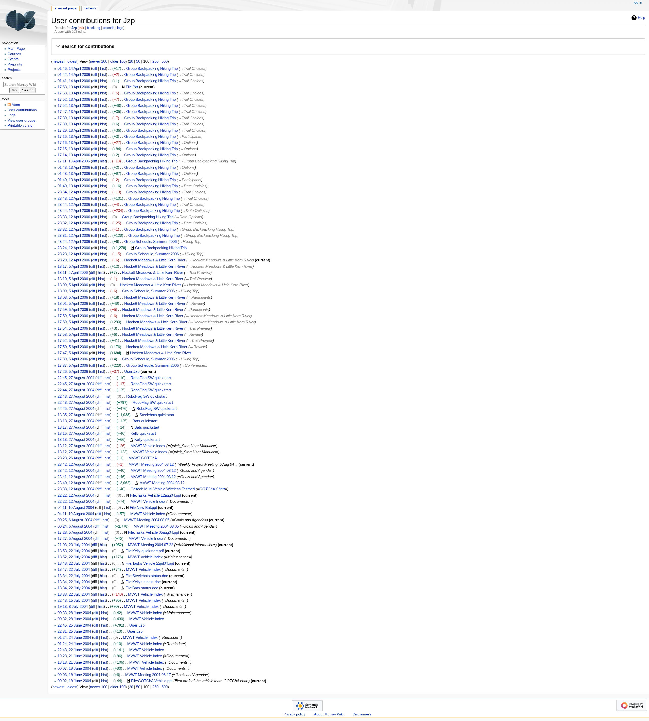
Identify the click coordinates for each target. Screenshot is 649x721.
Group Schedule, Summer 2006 (150, 241)
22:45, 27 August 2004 (76, 378)
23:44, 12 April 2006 (74, 204)
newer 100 (98, 61)
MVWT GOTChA (143, 458)
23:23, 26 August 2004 (76, 458)
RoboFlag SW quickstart (151, 378)
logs (120, 28)
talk (81, 28)
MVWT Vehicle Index (148, 446)
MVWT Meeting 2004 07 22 (150, 545)
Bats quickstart (145, 421)
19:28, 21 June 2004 (74, 656)
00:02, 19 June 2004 (74, 681)
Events (13, 59)
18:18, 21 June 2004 (74, 662)
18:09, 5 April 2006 (73, 285)
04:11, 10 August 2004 (76, 507)
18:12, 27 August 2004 (76, 446)
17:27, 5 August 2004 (75, 538)
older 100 (117, 61)
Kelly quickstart (143, 433)
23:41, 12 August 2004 (76, 477)
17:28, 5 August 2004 (75, 532)
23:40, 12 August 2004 (76, 483)
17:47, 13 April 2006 (74, 111)
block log (93, 28)
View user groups (21, 120)
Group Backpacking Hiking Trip (152, 68)
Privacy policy (294, 714)
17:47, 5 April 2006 (73, 353)
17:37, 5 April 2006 (73, 365)
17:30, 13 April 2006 (74, 118)
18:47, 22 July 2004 (74, 569)
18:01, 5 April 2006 (73, 303)
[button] (348, 46)
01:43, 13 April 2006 (74, 167)
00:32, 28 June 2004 (74, 619)
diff (94, 68)
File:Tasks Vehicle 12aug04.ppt (155, 495)
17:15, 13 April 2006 (74, 149)
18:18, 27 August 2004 (76, 421)
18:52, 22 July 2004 (74, 557)
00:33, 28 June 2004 (74, 613)
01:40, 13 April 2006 (74, 180)
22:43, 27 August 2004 (76, 396)
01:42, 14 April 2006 (74, 74)
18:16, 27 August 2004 (76, 433)
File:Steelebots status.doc (146, 576)
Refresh (90, 8)
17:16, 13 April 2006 (74, 136)
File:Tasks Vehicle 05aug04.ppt (153, 532)
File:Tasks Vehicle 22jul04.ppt (149, 563)
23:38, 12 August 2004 (76, 489)
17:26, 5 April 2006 (73, 371)
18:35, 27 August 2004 (76, 415)
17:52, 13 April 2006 (74, 99)
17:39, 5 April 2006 (73, 359)
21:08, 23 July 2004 (74, 545)
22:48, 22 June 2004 (74, 650)
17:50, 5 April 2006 (73, 347)
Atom (16, 105)
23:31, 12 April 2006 (74, 235)
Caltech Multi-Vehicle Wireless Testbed (163, 489)
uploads (108, 28)
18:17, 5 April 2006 (73, 266)
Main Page (16, 49)
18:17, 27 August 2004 (76, 427)
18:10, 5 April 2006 (73, 279)
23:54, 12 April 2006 (74, 192)
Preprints (15, 64)
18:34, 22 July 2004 (74, 576)
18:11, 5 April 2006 (73, 272)
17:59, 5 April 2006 (73, 309)
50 (138, 61)
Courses (14, 54)
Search (7, 78)
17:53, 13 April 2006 (74, 87)
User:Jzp (131, 371)
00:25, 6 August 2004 (75, 520)
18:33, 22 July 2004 (74, 594)
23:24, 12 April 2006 (74, 241)
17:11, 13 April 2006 (74, 161)
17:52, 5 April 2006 (73, 340)
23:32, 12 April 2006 (74, 223)
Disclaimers (362, 714)
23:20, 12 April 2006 (74, 260)
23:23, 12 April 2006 (74, 254)
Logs (11, 115)
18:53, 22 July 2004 (74, 551)
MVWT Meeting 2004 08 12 (151, 464)
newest (58, 61)
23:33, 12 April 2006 (74, 217)
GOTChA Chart (212, 489)
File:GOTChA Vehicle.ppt (151, 681)
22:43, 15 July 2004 (74, 600)
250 (155, 61)
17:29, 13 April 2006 (74, 130)
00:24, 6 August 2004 (75, 526)
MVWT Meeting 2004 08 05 (146, 520)
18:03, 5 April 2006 (73, 297)
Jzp (74, 28)
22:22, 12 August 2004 (76, 495)
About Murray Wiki (329, 714)
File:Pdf (132, 87)
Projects (14, 70)
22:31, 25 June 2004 (74, 631)
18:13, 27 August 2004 (76, 439)
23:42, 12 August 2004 (76, 464)
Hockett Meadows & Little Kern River (154, 260)
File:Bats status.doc (141, 588)
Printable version (21, 125)
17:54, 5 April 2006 (73, 328)
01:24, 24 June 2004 (74, 637)
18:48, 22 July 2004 (74, 563)
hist (103, 68)
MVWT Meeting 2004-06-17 (148, 675)
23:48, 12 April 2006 (74, 198)
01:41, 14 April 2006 (74, 81)
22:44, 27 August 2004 (76, 390)
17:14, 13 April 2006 (74, 155)
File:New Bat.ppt (143, 507)
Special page (66, 8)
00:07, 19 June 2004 (74, 668)
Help (641, 17)
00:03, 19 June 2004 (74, 675)
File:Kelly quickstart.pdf (144, 551)
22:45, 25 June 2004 (74, 625)
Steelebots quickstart (156, 415)
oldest (72, 61)
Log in (638, 2)
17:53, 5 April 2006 (73, 334)
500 (164, 61)
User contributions (22, 110)
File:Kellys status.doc (143, 582)
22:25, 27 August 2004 (76, 408)
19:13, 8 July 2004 (73, 606)
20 (131, 61)
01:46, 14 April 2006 (74, 68)
